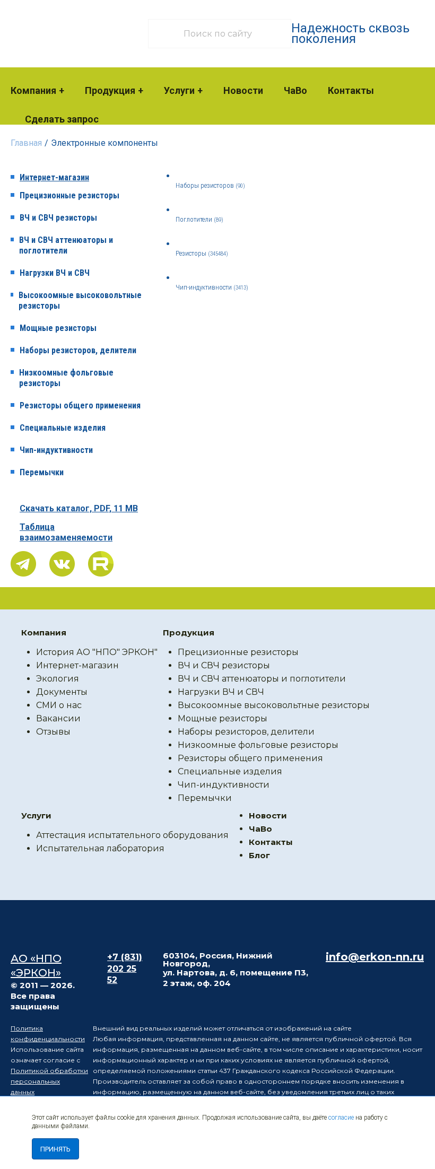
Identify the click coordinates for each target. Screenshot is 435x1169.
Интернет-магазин (54, 177)
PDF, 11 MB (79, 508)
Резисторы (202, 253)
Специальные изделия (63, 428)
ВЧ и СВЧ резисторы (58, 218)
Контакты (351, 90)
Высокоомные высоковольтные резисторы (80, 300)
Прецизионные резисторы (69, 195)
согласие (341, 1117)
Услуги (179, 90)
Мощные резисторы (58, 328)
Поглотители (199, 219)
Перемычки (42, 472)
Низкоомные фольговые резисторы (66, 378)
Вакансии (58, 718)
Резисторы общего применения (80, 405)
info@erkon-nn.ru (375, 956)
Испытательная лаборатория (100, 848)
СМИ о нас (59, 705)
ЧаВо (295, 90)
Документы (62, 692)
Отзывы (53, 732)
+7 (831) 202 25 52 (124, 968)
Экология (57, 679)
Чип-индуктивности (56, 450)
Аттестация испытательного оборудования (132, 835)
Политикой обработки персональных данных (49, 1081)
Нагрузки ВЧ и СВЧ (55, 273)
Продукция (110, 90)
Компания (33, 90)
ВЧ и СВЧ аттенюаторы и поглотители (66, 245)
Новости (243, 90)
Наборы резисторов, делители (78, 350)
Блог (259, 855)
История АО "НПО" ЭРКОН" (97, 652)
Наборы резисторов (210, 185)
